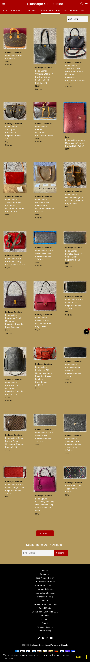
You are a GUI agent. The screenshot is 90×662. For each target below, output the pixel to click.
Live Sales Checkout (45, 593)
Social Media (45, 608)
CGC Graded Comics (45, 586)
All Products (16, 10)
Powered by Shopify (59, 645)
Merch (45, 601)
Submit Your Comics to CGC (45, 612)
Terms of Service (45, 627)
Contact (45, 619)
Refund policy (45, 631)
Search (45, 623)
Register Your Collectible (45, 604)
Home (4, 10)
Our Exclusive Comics (74, 10)
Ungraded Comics (45, 589)
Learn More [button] (8, 658)
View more (45, 533)
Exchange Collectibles (45, 4)
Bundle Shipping (45, 597)
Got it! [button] (78, 657)
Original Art (32, 10)
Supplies (45, 616)
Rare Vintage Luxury (50, 10)
